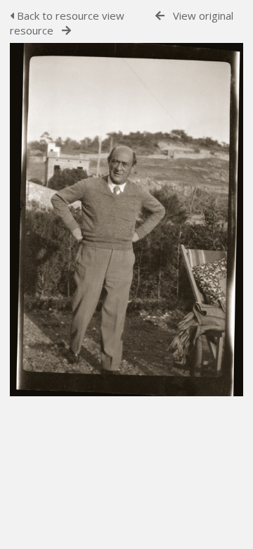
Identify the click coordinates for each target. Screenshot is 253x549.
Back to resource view (69, 15)
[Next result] (66, 30)
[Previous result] (159, 16)
